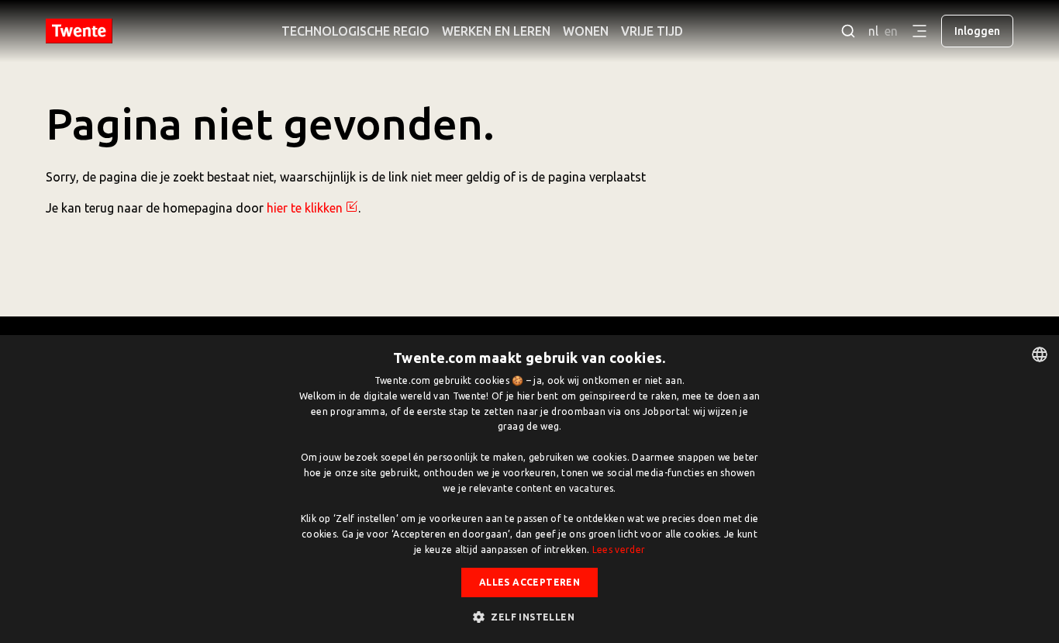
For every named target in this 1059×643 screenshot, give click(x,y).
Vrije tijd (652, 31)
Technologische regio (355, 31)
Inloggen (977, 31)
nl (873, 31)
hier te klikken (305, 208)
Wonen (586, 31)
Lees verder (618, 549)
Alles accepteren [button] (529, 582)
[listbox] (1039, 354)
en (891, 31)
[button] (529, 616)
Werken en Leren (496, 31)
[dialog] (529, 489)
